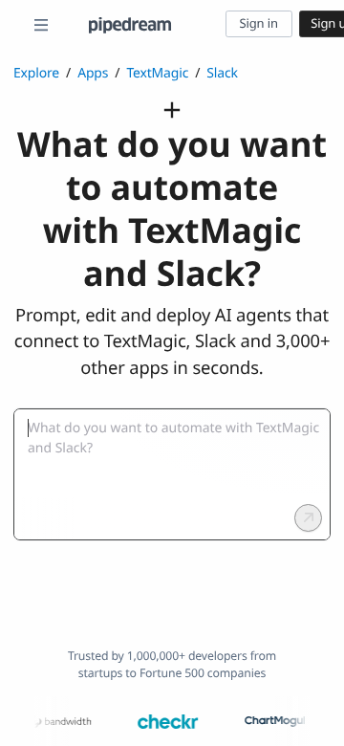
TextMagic (157, 73)
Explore (36, 73)
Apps (92, 73)
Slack (222, 73)
